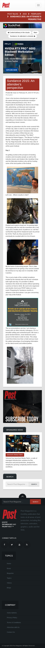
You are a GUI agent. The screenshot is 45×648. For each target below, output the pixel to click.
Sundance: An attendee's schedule (22, 36)
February (36, 14)
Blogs (9, 588)
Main (35, 32)
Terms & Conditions (14, 622)
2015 (25, 14)
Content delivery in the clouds (19, 32)
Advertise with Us (13, 627)
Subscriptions (12, 613)
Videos (9, 583)
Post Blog (13, 14)
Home (9, 563)
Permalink (9, 95)
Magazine (10, 573)
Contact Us (11, 632)
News (9, 568)
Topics (9, 578)
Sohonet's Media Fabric (15, 455)
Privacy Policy (12, 618)
